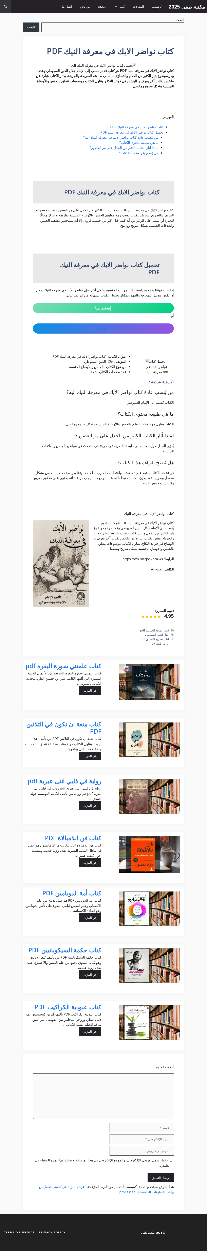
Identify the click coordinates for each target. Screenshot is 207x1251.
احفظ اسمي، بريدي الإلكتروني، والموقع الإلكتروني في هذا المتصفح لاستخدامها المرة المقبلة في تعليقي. (102, 1163)
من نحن (85, 6)
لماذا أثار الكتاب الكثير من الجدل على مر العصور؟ (123, 147)
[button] (5, 6)
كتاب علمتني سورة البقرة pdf (63, 666)
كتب (122, 6)
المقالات (138, 6)
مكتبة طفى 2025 (187, 6)
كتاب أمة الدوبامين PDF (71, 893)
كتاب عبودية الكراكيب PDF (67, 1007)
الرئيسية (157, 6)
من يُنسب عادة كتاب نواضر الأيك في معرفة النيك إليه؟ (120, 137)
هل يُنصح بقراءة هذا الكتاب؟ (138, 153)
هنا (103, 328)
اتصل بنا (67, 6)
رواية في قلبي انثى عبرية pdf (64, 781)
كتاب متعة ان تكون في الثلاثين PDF (63, 727)
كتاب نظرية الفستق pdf (155, 639)
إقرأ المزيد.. (90, 690)
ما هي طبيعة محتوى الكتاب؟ (138, 142)
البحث (31, 27)
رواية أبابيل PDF (159, 643)
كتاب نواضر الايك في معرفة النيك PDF (137, 127)
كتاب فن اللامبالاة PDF (73, 838)
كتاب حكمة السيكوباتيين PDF (64, 950)
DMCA (102, 6)
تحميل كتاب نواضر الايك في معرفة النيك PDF (132, 132)
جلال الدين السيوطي (157, 635)
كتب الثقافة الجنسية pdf (154, 630)
